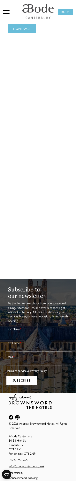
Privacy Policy (38, 371)
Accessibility (16, 473)
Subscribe (21, 380)
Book (65, 12)
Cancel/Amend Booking (23, 478)
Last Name (13, 343)
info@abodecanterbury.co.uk (26, 466)
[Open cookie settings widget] (6, 474)
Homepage (22, 29)
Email (10, 357)
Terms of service (16, 371)
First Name (13, 329)
